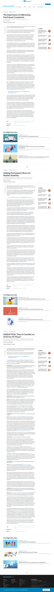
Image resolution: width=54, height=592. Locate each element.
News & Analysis (18, 6)
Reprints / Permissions (22, 582)
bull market (20, 218)
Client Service (6, 331)
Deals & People (21, 561)
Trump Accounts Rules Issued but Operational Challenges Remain (42, 44)
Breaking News (13, 580)
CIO (31, 580)
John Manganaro (10, 342)
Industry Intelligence (40, 6)
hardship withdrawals (27, 121)
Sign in (46, 4)
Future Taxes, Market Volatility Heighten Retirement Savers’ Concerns (31, 298)
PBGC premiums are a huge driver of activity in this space (20, 492)
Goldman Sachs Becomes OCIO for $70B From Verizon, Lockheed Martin (32, 562)
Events (34, 6)
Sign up (49, 4)
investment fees (32, 121)
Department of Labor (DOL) (20, 121)
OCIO (30, 526)
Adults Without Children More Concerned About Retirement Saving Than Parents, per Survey (43, 48)
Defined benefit (16, 526)
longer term (26, 212)
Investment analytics (26, 526)
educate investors (10, 191)
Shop (20, 585)
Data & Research (21, 297)
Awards (29, 6)
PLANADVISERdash (14, 581)
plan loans (29, 122)
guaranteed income (21, 264)
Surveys (25, 6)
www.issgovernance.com (34, 582)
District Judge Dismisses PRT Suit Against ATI (27, 541)
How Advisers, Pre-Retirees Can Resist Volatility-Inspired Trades (30, 309)
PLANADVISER (35, 580)
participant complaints (25, 122)
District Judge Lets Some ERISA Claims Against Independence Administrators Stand (42, 40)
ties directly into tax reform (17, 510)
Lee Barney (15, 286)
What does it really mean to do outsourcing (23, 430)
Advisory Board (21, 581)
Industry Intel (24, 125)
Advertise (20, 584)
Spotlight (12, 582)
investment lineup (16, 122)
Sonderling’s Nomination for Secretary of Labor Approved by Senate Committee (33, 156)
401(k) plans (15, 121)
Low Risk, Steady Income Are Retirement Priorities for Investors (30, 319)
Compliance (20, 145)
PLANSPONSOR (39, 580)
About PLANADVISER (22, 580)
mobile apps (20, 122)
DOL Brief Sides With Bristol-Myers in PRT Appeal (27, 552)
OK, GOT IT (46, 589)
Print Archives (5, 585)
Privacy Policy (25, 589)
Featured (8, 20)
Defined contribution (20, 526)
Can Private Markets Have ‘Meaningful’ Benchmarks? (28, 136)
